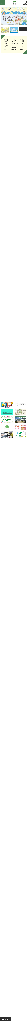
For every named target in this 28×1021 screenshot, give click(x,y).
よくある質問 (6, 503)
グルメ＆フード (22, 360)
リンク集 (5, 506)
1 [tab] (10, 93)
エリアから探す (5, 359)
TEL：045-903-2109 (14, 492)
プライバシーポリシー (18, 506)
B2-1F (8, 370)
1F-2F (8, 390)
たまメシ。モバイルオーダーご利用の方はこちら (14, 270)
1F (7, 380)
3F (19, 370)
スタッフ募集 (6, 513)
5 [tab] (16, 93)
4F (12, 380)
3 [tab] (13, 93)
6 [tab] (18, 93)
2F (14, 370)
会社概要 (5, 509)
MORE (14, 176)
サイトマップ (16, 503)
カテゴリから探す (14, 360)
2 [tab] (11, 93)
